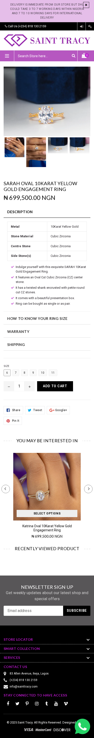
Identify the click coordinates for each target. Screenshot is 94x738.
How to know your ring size (37, 318)
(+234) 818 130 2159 (32, 26)
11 (53, 372)
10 (42, 372)
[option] (14, 149)
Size (6, 366)
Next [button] (88, 489)
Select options (47, 513)
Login (81, 26)
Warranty (18, 331)
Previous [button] (5, 489)
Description (20, 212)
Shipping (16, 344)
